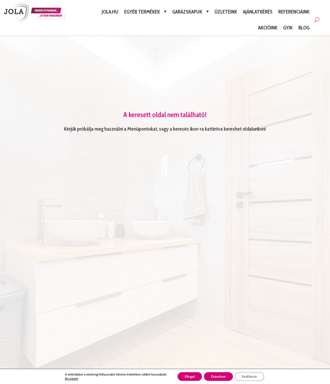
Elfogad (190, 376)
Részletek (71, 379)
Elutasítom (218, 376)
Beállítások (249, 376)
